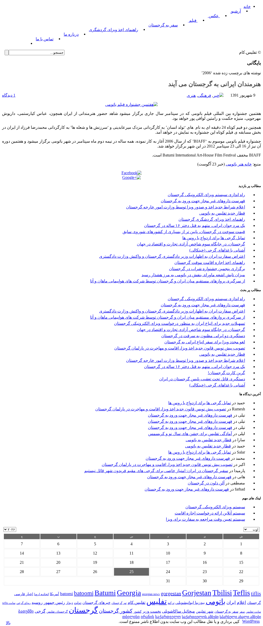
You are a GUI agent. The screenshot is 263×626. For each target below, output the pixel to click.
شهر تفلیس (204, 611)
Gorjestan (196, 592)
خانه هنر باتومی (239, 164)
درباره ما (71, 34)
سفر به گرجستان (163, 25)
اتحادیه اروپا (41, 594)
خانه (247, 6)
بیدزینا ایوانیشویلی (190, 602)
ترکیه (171, 603)
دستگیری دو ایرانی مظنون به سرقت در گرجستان (203, 336)
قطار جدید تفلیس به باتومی (222, 213)
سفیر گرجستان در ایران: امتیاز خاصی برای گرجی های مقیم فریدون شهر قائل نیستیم (156, 470)
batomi (66, 593)
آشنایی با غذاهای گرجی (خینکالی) (217, 250)
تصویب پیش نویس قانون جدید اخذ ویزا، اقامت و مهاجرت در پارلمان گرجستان (179, 348)
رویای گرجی (23, 603)
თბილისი (131, 616)
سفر (242, 611)
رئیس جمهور (54, 602)
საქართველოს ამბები (200, 617)
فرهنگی (204, 95)
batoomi (83, 593)
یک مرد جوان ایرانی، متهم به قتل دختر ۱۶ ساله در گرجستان (194, 225)
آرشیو (235, 11)
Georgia (129, 592)
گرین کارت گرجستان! (226, 373)
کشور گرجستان (116, 611)
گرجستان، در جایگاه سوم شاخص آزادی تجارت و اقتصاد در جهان (191, 244)
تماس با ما (44, 39)
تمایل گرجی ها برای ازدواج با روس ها (213, 238)
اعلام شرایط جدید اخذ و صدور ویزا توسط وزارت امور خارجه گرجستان (185, 207)
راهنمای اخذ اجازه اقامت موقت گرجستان (209, 262)
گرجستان (83, 610)
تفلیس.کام (136, 602)
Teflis (241, 592)
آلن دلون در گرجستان (206, 483)
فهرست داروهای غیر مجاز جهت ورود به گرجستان (203, 201)
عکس (214, 16)
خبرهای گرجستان (96, 602)
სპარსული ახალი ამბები (240, 617)
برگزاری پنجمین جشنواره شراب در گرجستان (207, 268)
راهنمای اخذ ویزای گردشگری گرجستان (212, 219)
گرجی (40, 611)
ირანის (147, 617)
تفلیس (156, 601)
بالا (8, 623)
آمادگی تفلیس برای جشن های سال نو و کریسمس (190, 433)
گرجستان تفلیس (57, 611)
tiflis (256, 593)
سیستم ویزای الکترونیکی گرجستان (215, 507)
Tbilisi (222, 592)
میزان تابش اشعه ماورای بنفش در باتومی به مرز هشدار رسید (193, 275)
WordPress (251, 621)
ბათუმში (26, 611)
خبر (216, 95)
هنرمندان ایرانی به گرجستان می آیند (214, 84)
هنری (191, 95)
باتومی (216, 601)
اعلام (241, 602)
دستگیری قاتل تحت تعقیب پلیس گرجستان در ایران (202, 379)
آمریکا (54, 594)
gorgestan (171, 593)
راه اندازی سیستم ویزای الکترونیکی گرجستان (206, 194)
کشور (138, 611)
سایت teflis (8, 602)
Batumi (105, 593)
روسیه (37, 602)
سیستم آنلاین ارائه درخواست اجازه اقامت (210, 513)
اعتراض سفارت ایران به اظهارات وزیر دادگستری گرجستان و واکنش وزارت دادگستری (172, 256)
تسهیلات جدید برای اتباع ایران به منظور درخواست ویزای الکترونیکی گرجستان (179, 323)
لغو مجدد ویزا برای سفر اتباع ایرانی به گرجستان (204, 342)
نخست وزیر (152, 611)
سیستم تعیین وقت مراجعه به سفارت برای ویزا (205, 519)
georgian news (151, 594)
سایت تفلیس (253, 611)
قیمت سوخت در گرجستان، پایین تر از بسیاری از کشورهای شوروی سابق (184, 231)
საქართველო (168, 617)
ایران (231, 602)
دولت (77, 603)
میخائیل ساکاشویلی (178, 611)
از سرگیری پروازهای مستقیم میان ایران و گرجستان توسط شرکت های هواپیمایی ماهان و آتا (167, 281)
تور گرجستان (119, 602)
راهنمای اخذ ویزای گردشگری (113, 29)
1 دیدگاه (8, 95)
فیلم (193, 20)
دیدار (69, 603)
